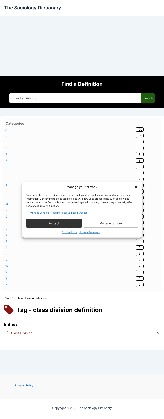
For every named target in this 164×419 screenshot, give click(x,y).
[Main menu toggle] (156, 8)
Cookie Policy (69, 232)
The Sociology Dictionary (32, 8)
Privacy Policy (24, 385)
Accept (54, 223)
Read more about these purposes (69, 212)
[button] (136, 187)
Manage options (111, 223)
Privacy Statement (89, 232)
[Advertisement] (82, 46)
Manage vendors (39, 212)
